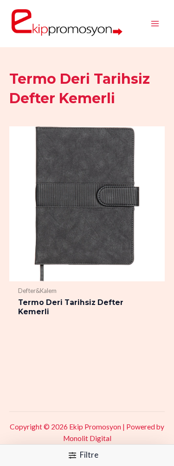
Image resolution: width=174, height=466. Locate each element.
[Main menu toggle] (155, 23)
